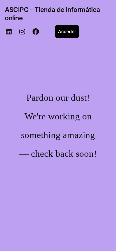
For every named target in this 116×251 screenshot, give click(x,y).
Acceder (67, 31)
